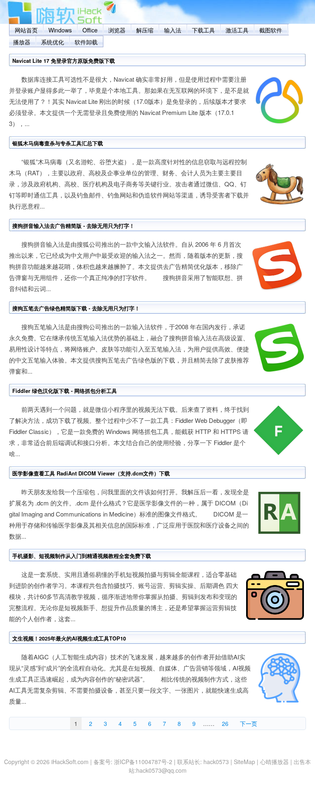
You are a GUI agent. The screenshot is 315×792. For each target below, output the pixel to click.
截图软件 (270, 30)
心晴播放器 (274, 762)
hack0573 (216, 762)
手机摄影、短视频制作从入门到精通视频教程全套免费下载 (81, 556)
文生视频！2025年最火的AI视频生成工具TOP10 (69, 638)
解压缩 (144, 30)
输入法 (172, 30)
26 (225, 723)
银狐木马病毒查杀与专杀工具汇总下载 (57, 143)
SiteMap (244, 762)
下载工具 (203, 30)
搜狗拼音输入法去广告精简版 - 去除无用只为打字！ (73, 226)
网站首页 (26, 30)
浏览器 (117, 30)
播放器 (21, 42)
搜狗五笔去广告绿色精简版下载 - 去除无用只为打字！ (76, 308)
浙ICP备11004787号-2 (143, 762)
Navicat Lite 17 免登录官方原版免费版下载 (63, 60)
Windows (60, 30)
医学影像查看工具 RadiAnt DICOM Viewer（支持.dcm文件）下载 (91, 473)
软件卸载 (86, 42)
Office (90, 30)
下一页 (248, 723)
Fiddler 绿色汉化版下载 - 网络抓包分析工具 (64, 391)
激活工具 (237, 30)
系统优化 (52, 42)
